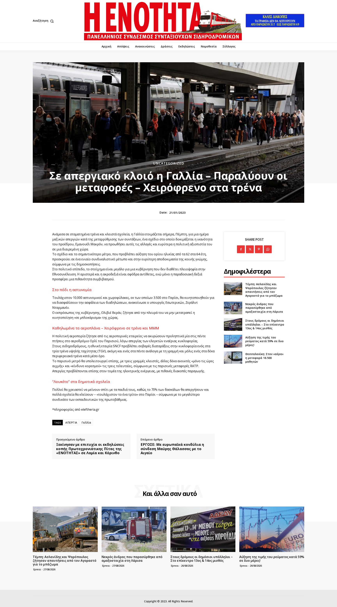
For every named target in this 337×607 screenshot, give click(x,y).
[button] (44, 21)
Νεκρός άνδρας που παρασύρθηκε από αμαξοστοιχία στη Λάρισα (264, 307)
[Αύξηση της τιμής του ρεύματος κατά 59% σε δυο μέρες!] (233, 341)
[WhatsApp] (268, 249)
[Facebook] (241, 249)
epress (37, 569)
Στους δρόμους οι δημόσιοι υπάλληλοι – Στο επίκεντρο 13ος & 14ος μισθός (264, 324)
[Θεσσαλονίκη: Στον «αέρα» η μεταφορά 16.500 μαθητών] (233, 358)
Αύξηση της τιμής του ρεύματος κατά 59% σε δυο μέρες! (264, 341)
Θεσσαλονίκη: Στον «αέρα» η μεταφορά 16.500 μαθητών (264, 357)
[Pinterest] (259, 249)
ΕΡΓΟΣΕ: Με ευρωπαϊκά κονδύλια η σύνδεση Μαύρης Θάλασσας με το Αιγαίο (172, 448)
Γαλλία (86, 422)
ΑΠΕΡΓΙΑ (71, 422)
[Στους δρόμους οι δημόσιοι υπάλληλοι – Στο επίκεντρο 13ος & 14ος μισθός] (233, 324)
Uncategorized (168, 163)
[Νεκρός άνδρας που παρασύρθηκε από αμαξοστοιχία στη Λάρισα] (233, 308)
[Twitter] (250, 249)
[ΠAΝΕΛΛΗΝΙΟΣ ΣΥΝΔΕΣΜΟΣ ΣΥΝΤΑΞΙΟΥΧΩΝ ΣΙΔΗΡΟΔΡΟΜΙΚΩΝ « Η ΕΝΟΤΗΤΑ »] (163, 21)
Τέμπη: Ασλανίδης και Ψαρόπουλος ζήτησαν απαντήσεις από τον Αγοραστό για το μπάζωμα (264, 289)
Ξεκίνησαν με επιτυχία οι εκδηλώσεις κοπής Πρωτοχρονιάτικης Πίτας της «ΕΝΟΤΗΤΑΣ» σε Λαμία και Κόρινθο (90, 448)
